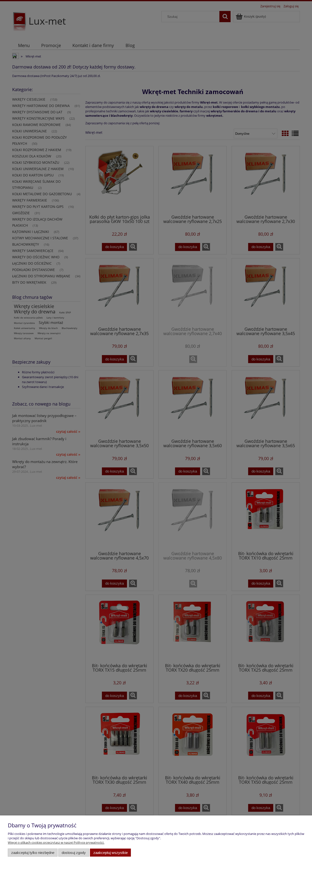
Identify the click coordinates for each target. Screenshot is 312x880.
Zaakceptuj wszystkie (110, 853)
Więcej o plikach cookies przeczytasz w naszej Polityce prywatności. (56, 842)
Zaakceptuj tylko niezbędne (32, 853)
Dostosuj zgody (74, 853)
